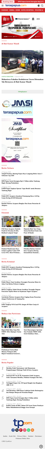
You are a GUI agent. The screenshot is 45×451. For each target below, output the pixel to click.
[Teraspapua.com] (15, 5)
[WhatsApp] (28, 430)
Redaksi (30, 436)
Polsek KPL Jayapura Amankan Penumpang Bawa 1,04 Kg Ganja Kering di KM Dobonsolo (20, 197)
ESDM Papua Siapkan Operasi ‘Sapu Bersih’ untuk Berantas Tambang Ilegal (21, 189)
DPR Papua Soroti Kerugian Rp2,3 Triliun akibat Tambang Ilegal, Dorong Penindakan (21, 182)
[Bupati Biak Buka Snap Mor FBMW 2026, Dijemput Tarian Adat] (11, 322)
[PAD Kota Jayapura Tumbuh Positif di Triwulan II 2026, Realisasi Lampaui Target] (11, 221)
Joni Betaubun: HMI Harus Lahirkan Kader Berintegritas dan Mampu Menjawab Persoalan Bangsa (24, 391)
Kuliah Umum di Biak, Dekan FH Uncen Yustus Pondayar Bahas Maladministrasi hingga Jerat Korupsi (24, 406)
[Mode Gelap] (39, 5)
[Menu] (3, 5)
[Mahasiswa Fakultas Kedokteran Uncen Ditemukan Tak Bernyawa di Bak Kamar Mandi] (22, 62)
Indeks (5, 436)
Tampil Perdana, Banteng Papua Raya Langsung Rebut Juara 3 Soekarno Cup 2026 (22, 174)
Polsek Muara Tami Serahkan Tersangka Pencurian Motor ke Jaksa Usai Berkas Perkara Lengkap (21, 283)
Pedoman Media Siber (23, 438)
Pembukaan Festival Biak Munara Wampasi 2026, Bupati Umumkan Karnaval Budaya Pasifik (10, 352)
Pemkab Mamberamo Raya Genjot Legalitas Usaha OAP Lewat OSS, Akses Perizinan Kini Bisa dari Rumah (11, 251)
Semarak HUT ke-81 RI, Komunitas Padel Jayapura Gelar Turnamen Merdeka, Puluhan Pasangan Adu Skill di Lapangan (24, 376)
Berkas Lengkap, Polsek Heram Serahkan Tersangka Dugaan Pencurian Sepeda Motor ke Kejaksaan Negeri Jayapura (21, 290)
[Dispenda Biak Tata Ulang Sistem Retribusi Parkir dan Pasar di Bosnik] (33, 221)
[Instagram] (24, 430)
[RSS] (32, 430)
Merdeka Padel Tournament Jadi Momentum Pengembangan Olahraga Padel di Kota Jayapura (22, 369)
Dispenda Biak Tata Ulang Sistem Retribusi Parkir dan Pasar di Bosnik (33, 231)
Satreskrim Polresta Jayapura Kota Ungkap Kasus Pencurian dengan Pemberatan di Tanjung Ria (21, 298)
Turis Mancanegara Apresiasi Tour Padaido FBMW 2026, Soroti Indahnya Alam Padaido (33, 332)
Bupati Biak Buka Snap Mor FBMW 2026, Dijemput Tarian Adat (11, 332)
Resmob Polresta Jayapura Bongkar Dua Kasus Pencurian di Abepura (21, 204)
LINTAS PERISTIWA (7, 76)
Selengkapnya (22, 91)
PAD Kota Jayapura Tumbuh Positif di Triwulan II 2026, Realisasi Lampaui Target (11, 231)
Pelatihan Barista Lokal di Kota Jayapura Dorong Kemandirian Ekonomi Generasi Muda (32, 251)
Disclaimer (38, 436)
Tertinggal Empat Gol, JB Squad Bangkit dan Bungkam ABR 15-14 (24, 384)
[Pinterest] (20, 430)
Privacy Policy (21, 436)
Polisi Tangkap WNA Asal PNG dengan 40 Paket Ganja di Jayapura (20, 305)
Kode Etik (12, 436)
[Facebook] (13, 430)
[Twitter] (17, 430)
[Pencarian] (42, 5)
